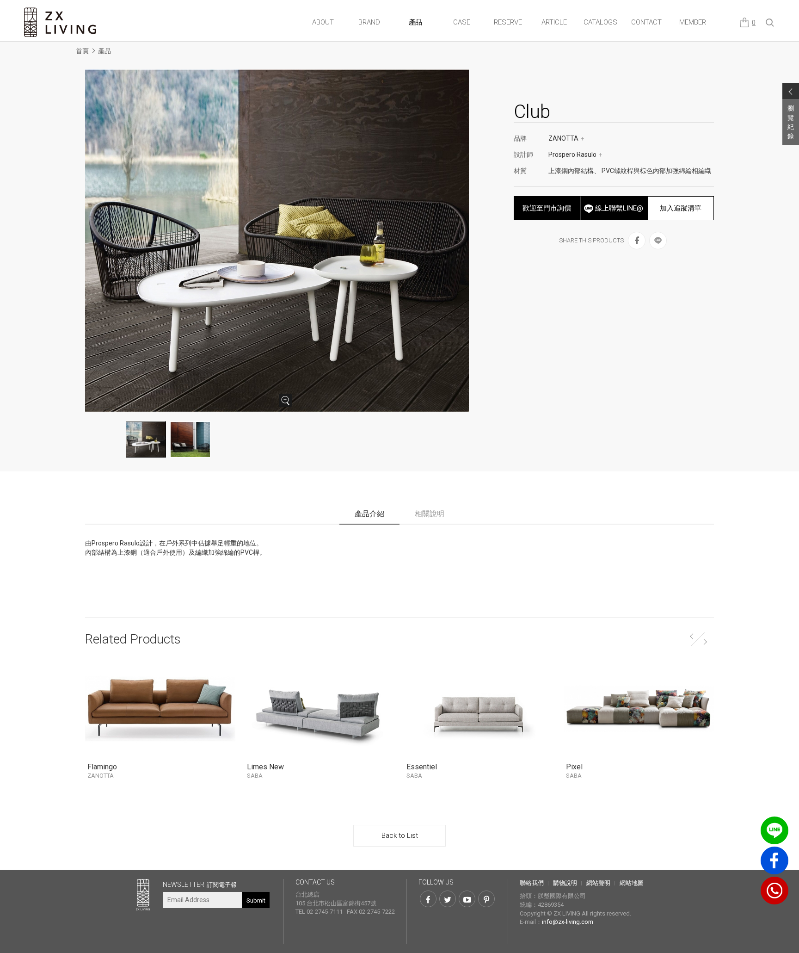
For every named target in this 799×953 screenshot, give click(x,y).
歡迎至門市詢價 (546, 208)
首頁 (82, 51)
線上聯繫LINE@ (618, 208)
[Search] (770, 23)
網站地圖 (632, 882)
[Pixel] (639, 708)
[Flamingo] (160, 708)
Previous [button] (691, 635)
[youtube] (467, 899)
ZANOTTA (566, 138)
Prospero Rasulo (575, 154)
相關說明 (429, 513)
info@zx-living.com (567, 921)
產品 (104, 51)
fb (774, 860)
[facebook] (636, 240)
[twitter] (447, 899)
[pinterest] (486, 899)
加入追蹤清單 (680, 208)
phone (774, 890)
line (774, 830)
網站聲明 (598, 882)
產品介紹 (369, 513)
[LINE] (658, 240)
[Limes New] (320, 708)
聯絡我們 (532, 882)
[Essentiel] (479, 708)
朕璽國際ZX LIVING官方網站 (61, 22)
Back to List (399, 835)
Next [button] (706, 640)
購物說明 (565, 882)
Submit (255, 900)
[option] (278, 240)
